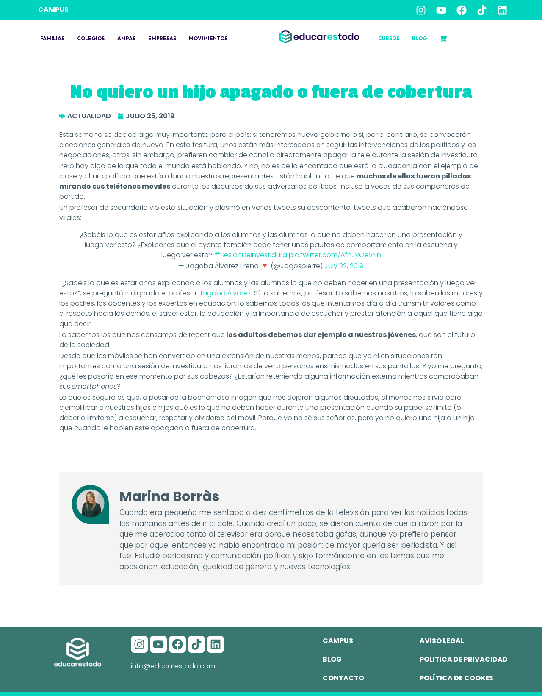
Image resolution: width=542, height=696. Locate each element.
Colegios (91, 38)
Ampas (126, 38)
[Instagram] (421, 10)
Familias (52, 38)
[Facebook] (461, 10)
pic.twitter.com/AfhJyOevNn (335, 255)
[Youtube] (441, 10)
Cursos (388, 38)
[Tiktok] (482, 10)
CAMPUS (53, 9)
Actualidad (89, 116)
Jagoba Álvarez (225, 293)
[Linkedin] (502, 10)
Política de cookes (456, 678)
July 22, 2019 (344, 266)
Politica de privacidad (464, 659)
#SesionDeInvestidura (250, 255)
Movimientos (208, 38)
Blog (419, 38)
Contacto (343, 678)
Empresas (162, 38)
